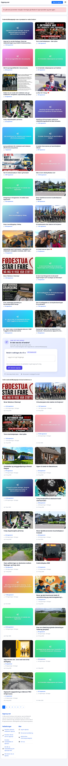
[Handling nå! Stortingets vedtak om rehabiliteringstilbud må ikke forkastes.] (50, 112)
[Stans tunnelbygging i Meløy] (17, 216)
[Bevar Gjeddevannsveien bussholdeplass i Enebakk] (50, 191)
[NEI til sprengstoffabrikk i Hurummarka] (17, 60)
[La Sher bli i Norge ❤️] (50, 85)
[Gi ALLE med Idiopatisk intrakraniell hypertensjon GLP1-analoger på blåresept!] (50, 269)
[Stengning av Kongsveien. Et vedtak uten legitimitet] (17, 191)
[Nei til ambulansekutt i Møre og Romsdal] (17, 165)
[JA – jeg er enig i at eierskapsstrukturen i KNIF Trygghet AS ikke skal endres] (17, 322)
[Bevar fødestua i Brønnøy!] (17, 268)
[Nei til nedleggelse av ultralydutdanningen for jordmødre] (50, 296)
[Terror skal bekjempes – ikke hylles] (50, 33)
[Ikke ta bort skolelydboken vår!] (50, 165)
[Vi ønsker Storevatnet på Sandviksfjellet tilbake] (50, 139)
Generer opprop (15, 368)
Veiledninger (6, 726)
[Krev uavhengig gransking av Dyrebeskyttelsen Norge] (17, 296)
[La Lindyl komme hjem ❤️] (50, 241)
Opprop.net (5, 2)
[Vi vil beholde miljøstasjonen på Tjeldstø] (50, 60)
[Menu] (65, 2)
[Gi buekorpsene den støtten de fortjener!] (50, 216)
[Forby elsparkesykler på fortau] (17, 111)
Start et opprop (57, 2)
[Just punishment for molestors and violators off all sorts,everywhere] (17, 139)
